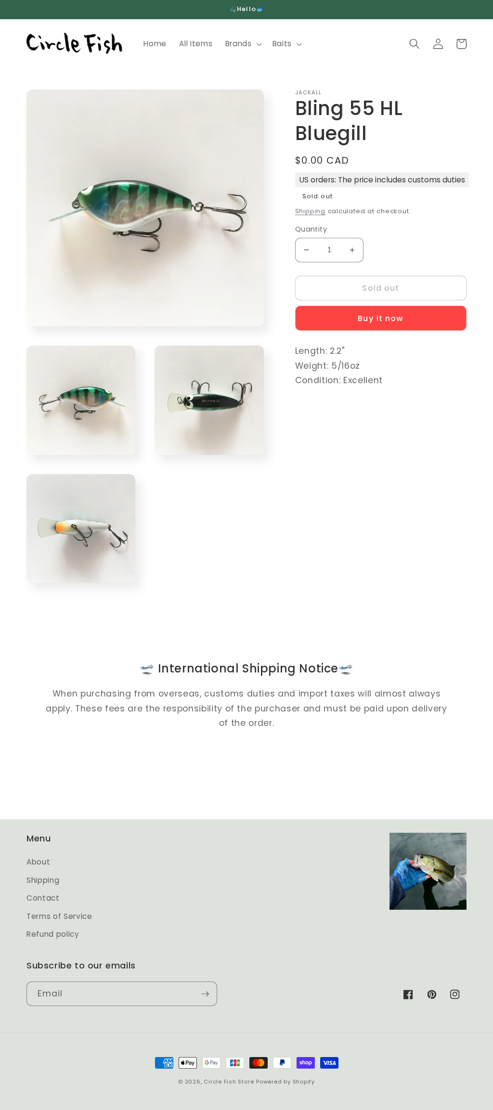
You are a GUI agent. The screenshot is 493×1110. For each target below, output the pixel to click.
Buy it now (380, 318)
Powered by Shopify (285, 1081)
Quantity (311, 229)
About (38, 862)
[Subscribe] (205, 994)
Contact (43, 898)
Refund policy (52, 934)
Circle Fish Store (229, 1081)
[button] (242, 44)
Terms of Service (59, 916)
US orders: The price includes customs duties (382, 179)
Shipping (310, 211)
